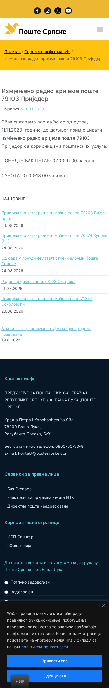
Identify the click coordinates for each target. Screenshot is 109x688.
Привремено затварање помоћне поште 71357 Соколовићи (46, 301)
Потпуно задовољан (30, 582)
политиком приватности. (45, 646)
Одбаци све (54, 675)
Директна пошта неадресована (37, 506)
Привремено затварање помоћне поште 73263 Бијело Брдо (54, 215)
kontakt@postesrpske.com (43, 453)
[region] (54, 644)
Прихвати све (54, 660)
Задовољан (22, 591)
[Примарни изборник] (100, 29)
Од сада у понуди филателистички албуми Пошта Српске (49, 261)
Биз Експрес (19, 488)
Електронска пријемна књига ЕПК (40, 497)
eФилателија (19, 545)
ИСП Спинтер (20, 536)
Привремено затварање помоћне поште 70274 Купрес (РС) (54, 238)
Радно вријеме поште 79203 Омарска (38, 281)
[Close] (103, 605)
